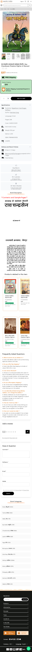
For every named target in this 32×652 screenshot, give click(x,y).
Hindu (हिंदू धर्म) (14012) (7, 507)
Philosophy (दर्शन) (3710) (8, 572)
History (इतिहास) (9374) (7, 566)
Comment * (5, 449)
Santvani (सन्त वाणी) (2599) (9, 578)
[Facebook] (10, 639)
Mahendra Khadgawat (8, 300)
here (15, 406)
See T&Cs (19, 171)
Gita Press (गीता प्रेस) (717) (8, 554)
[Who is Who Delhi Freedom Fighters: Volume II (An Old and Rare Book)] (10, 333)
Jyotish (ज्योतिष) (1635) (7, 536)
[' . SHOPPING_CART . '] (28, 1)
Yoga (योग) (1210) (6, 542)
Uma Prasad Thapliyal (9, 340)
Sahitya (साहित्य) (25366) (8, 560)
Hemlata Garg (14, 112)
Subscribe (25, 599)
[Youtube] (20, 639)
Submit (8, 493)
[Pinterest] (14, 639)
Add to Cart (21, 98)
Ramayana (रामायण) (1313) (8, 548)
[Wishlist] (25, 1)
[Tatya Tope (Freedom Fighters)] (26, 333)
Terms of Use (18, 490)
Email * (4, 471)
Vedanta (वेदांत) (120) (7, 584)
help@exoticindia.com (7, 400)
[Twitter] (12, 639)
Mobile (4, 481)
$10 (6, 84)
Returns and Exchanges (12, 153)
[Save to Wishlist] (3, 68)
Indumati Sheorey (26, 339)
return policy (5, 380)
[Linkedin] (18, 639)
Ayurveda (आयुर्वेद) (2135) (8, 524)
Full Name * (5, 462)
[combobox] (15, 5)
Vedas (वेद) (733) (6, 518)
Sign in (22, 1)
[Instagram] (16, 639)
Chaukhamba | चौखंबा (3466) (9, 530)
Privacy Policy (26, 490)
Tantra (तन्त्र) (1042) (7, 513)
